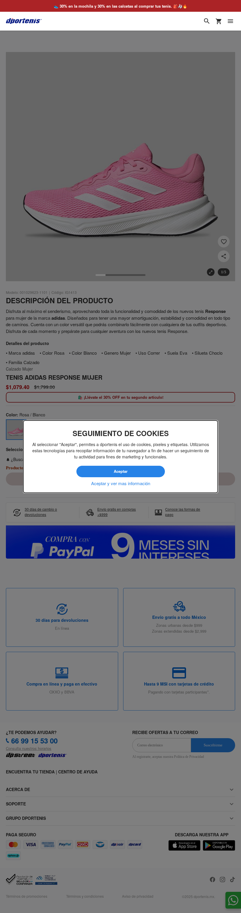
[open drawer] (230, 21)
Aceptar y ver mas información (121, 483)
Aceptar (120, 471)
